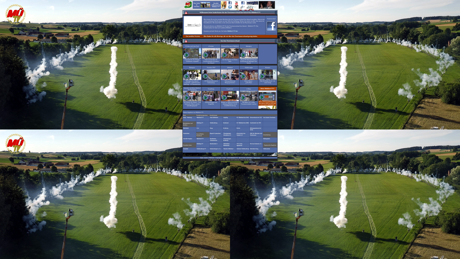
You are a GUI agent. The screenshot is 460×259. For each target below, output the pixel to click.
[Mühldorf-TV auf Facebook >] (230, 4)
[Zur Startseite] (188, 8)
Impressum (257, 158)
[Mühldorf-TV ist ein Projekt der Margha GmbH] (252, 4)
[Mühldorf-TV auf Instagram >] (236, 8)
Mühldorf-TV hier (232, 31)
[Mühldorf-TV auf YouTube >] (236, 4)
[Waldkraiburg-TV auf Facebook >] (242, 4)
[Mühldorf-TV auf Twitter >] (230, 8)
